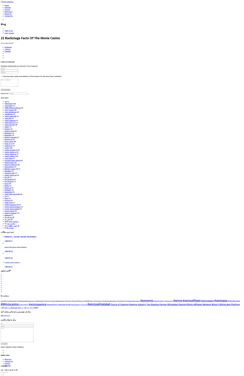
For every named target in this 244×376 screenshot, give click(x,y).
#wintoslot (83, 305)
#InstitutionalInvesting (109, 301)
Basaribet (8, 135)
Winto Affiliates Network (199, 304)
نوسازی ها (10, 228)
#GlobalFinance (89, 301)
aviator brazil (9, 131)
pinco (7, 184)
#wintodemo (23, 305)
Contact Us (9, 16)
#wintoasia (221, 300)
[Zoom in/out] (7, 372)
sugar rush (8, 203)
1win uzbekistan (11, 112)
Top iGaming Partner (156, 304)
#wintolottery (52, 305)
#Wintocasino (10, 304)
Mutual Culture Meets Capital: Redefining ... (16, 247)
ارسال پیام (4, 343)
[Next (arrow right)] (3, 374)
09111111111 (5, 316)
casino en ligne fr (11, 150)
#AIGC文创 (3, 301)
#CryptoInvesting (11, 301)
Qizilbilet (8, 190)
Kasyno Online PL (11, 165)
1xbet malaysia (10, 120)
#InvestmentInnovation (132, 301)
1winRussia (9, 114)
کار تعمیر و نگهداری (13, 226)
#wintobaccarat (234, 301)
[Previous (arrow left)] (1, 374)
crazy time (8, 158)
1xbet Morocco (10, 123)
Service (7, 10)
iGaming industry (137, 304)
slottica (7, 200)
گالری (2, 307)
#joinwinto (146, 300)
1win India (8, 106)
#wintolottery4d (64, 305)
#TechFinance (168, 301)
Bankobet (8, 133)
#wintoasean (207, 300)
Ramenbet (8, 192)
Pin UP (7, 177)
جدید (22, 307)
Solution (8, 8)
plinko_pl (8, 188)
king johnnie (9, 167)
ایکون (31, 307)
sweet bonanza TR (11, 205)
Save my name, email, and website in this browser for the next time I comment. (32, 76)
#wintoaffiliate (192, 300)
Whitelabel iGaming (177, 304)
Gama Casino (9, 163)
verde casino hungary (13, 207)
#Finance (47, 301)
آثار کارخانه (10, 217)
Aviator (7, 129)
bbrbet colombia (11, 137)
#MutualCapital (158, 301)
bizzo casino (9, 142)
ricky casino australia (12, 194)
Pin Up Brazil (9, 179)
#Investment (121, 301)
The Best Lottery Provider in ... (13, 262)
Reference (8, 12)
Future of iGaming (120, 304)
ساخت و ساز (11, 224)
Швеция (8, 215)
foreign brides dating (12, 160)
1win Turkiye (9, 110)
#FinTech (68, 301)
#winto (177, 300)
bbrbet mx (8, 139)
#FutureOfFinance (77, 301)
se (5, 196)
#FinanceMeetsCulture (58, 301)
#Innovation (98, 301)
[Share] (3, 372)
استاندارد (35, 307)
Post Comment (6, 90)
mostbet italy (10, 173)
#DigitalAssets (39, 301)
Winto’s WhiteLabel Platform (226, 304)
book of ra (8, 144)
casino (7, 148)
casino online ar (10, 154)
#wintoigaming (37, 304)
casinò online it (10, 156)
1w (6, 102)
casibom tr (8, 146)
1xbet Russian (10, 125)
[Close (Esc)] (1, 372)
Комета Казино (10, 213)
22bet (7, 127)
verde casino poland (12, 209)
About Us (8, 14)
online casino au (10, 175)
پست (5, 307)
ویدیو (9, 307)
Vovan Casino (9, 211)
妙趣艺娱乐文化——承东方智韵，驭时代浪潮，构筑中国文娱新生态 (20, 236)
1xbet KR (8, 118)
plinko (7, 186)
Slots (6, 198)
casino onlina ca (10, 152)
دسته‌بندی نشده (9, 33)
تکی (25, 307)
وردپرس (13, 307)
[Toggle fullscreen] (5, 372)
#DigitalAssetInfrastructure (26, 301)
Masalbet (8, 171)
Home (7, 5)
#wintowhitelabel (98, 304)
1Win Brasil (9, 104)
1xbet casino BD (10, 116)
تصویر (28, 307)
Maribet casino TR (11, 169)
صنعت (19, 307)
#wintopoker (75, 305)
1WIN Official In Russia (13, 108)
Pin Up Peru (9, 181)
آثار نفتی (9, 219)
